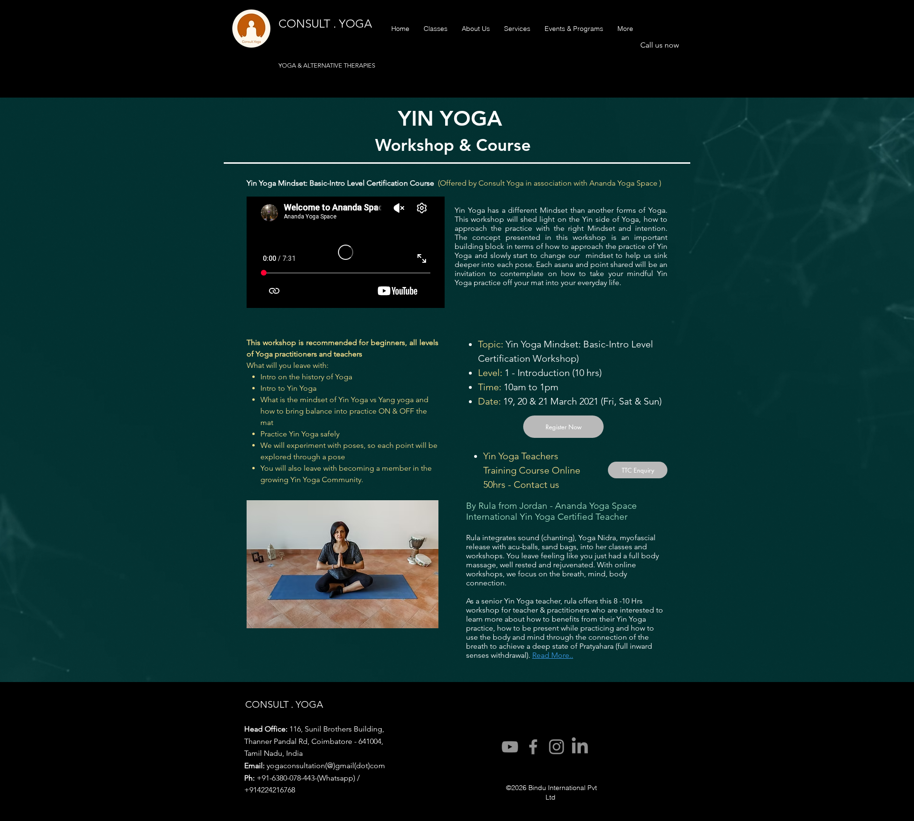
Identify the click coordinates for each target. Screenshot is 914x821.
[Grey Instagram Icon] (556, 747)
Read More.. (552, 655)
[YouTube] (510, 747)
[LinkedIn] (580, 747)
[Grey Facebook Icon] (533, 747)
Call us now (659, 44)
